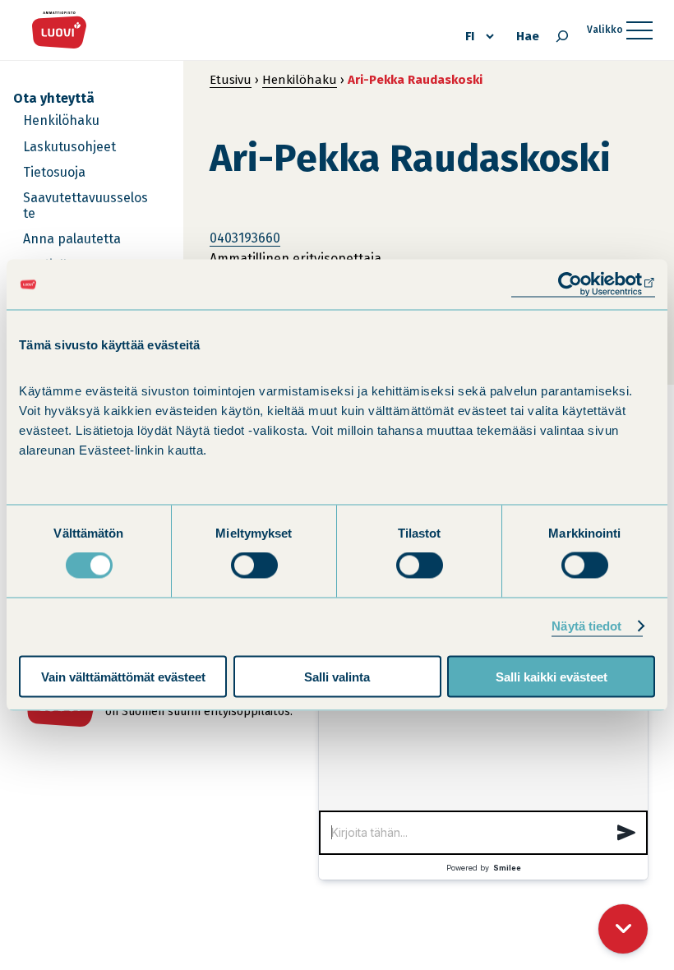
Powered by (483, 867)
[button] (626, 832)
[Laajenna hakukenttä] (562, 36)
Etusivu (231, 79)
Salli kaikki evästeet (551, 676)
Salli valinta (337, 676)
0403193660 (245, 238)
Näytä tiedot (586, 626)
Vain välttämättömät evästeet (123, 676)
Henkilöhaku (61, 120)
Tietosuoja (54, 172)
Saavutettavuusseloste (85, 205)
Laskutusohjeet (69, 147)
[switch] (254, 565)
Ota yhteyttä (54, 98)
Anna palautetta (72, 239)
